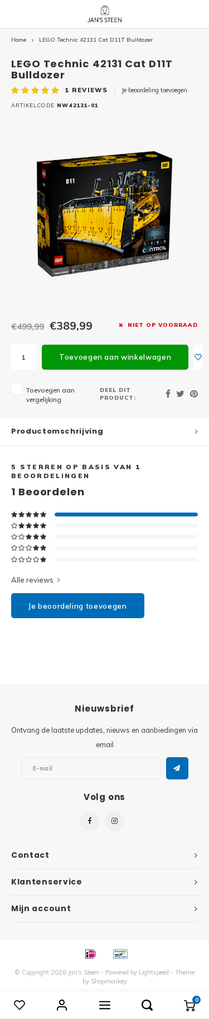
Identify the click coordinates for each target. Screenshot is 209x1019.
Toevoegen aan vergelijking (50, 395)
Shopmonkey (109, 981)
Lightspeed (154, 972)
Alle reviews (32, 579)
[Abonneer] (177, 768)
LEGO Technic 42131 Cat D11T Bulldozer (96, 39)
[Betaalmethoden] (90, 952)
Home (18, 39)
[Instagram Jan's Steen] (114, 821)
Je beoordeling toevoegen (154, 90)
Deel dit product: (118, 393)
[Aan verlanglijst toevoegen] (198, 357)
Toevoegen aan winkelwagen (115, 356)
